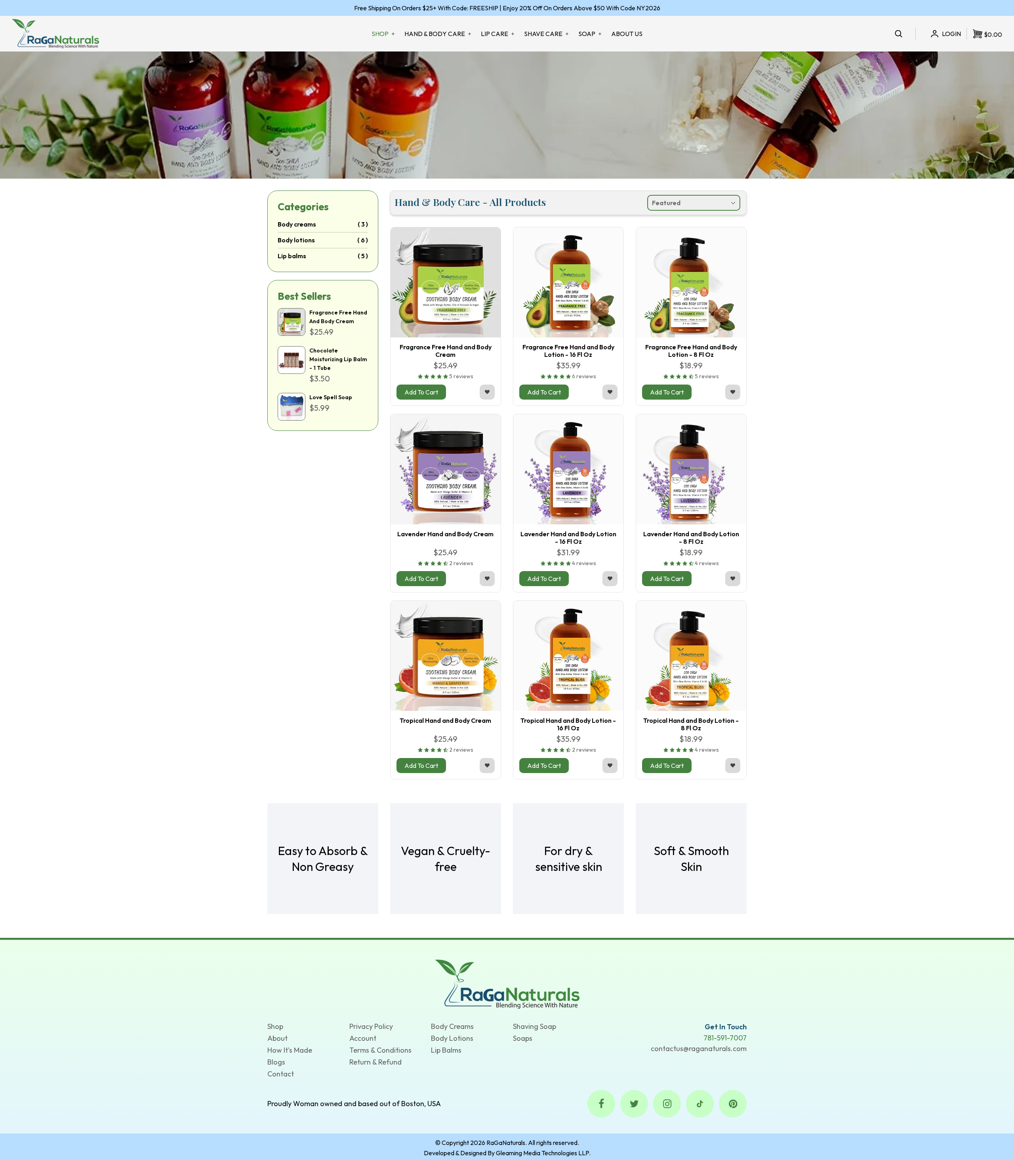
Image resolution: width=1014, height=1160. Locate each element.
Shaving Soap (534, 1026)
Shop (275, 1026)
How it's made (289, 1050)
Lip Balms (446, 1050)
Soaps (522, 1038)
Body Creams (452, 1026)
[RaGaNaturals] (507, 983)
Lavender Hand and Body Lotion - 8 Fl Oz (691, 537)
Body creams (297, 224)
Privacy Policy (371, 1026)
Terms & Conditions (380, 1050)
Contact (280, 1073)
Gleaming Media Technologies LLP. (543, 1153)
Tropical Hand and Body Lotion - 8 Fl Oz (691, 724)
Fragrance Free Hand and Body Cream (446, 350)
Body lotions (296, 240)
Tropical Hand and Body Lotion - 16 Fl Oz (568, 724)
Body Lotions (452, 1038)
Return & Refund (375, 1062)
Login (951, 34)
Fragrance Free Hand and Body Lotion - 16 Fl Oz (568, 350)
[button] (433, 376)
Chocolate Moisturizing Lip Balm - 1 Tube (338, 359)
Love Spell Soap (330, 397)
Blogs (276, 1062)
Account (362, 1038)
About (277, 1038)
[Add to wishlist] (487, 392)
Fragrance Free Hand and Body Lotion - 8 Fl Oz (691, 350)
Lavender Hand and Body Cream (445, 534)
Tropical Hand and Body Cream (445, 720)
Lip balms (292, 256)
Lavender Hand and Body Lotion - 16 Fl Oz (568, 537)
